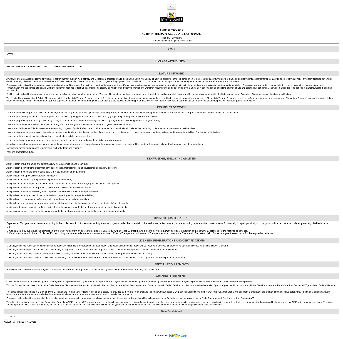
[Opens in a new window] (177, 335)
